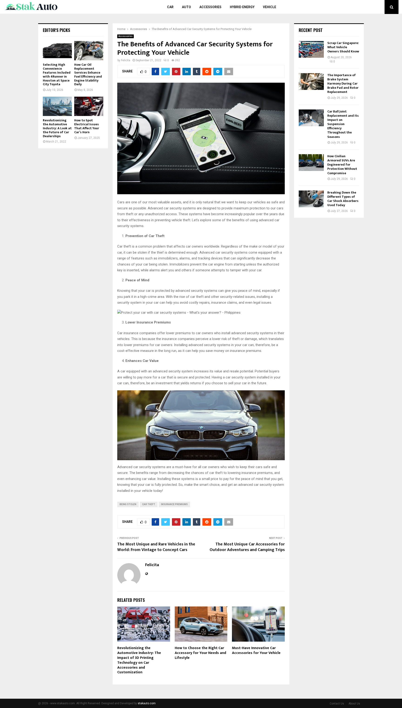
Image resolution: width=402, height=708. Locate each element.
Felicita (125, 60)
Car (170, 7)
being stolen (128, 504)
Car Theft (148, 504)
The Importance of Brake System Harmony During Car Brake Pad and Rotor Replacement (342, 83)
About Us (354, 703)
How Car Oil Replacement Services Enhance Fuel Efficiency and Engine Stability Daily (88, 74)
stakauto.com (147, 703)
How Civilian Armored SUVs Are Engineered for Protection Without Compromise (342, 164)
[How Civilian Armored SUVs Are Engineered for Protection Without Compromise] (311, 162)
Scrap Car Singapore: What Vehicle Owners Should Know (343, 47)
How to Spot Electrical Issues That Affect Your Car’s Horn (86, 126)
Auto (186, 7)
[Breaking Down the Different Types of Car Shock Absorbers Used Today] (311, 199)
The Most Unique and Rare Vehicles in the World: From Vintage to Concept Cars (156, 547)
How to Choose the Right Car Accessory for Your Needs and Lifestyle (200, 653)
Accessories (210, 7)
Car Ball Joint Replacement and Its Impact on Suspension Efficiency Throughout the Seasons (343, 124)
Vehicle (269, 7)
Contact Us (337, 703)
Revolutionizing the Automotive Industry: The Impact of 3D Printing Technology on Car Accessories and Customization (139, 660)
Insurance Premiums (174, 504)
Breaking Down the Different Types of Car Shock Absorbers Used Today (342, 199)
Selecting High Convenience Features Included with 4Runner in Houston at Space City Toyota (56, 74)
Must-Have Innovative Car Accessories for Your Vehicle (256, 650)
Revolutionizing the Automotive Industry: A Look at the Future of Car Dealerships (57, 128)
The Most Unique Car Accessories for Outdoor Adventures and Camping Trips (247, 547)
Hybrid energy (242, 7)
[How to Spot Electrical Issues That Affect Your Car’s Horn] (88, 106)
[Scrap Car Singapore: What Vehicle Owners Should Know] (311, 49)
